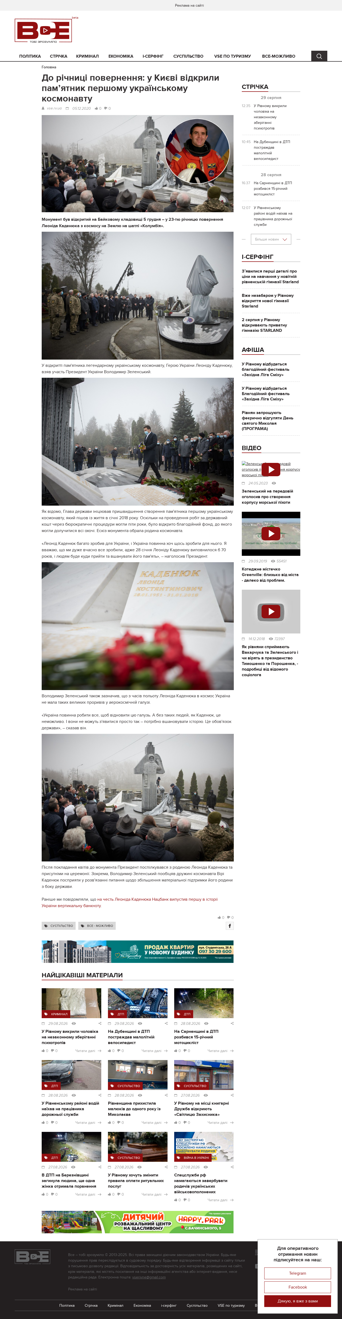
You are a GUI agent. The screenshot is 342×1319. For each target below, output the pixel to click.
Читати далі (85, 1051)
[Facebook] (230, 926)
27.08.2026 (190, 1095)
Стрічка (58, 56)
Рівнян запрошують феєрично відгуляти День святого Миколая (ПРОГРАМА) (267, 420)
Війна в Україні (196, 1158)
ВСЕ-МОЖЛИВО (278, 56)
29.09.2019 (257, 561)
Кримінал (87, 56)
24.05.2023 (258, 483)
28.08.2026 (190, 1024)
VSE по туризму (232, 56)
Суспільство (188, 56)
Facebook (298, 1287)
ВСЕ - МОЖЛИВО (100, 926)
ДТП (121, 1014)
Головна (49, 67)
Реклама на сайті (189, 5)
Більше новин (267, 239)
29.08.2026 (58, 1024)
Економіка (120, 56)
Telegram (297, 1273)
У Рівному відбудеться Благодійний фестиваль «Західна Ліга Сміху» (266, 394)
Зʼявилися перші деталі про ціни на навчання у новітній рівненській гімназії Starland (270, 277)
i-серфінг (153, 56)
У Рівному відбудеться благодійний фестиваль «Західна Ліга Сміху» (265, 369)
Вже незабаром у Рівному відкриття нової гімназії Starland (268, 301)
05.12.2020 (81, 109)
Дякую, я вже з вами (298, 1301)
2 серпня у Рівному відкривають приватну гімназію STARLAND (264, 325)
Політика (30, 56)
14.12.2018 (256, 639)
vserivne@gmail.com (149, 1277)
